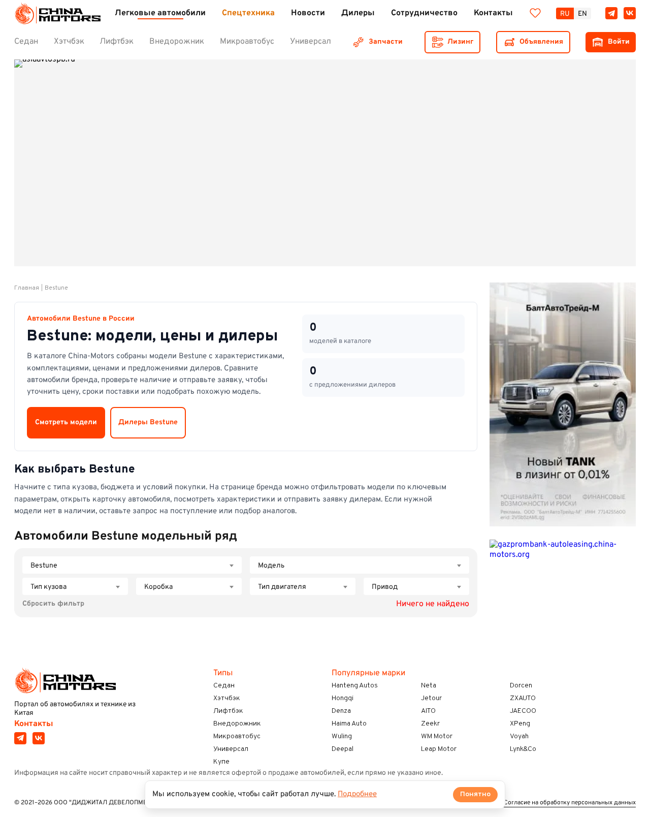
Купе (221, 762)
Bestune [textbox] (43, 565)
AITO (428, 711)
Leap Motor (439, 749)
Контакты (33, 724)
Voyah (519, 736)
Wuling (342, 736)
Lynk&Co (523, 749)
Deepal (342, 749)
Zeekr (430, 723)
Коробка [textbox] (158, 587)
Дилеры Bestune (148, 422)
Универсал (230, 749)
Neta (428, 685)
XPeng (520, 723)
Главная (26, 288)
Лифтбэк (228, 711)
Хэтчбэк (226, 698)
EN (582, 14)
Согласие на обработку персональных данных (570, 803)
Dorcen (521, 685)
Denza (341, 711)
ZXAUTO (523, 698)
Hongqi (342, 698)
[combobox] (132, 565)
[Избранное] (535, 13)
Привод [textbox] (385, 587)
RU (565, 14)
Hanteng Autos (355, 685)
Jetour (431, 698)
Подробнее (357, 794)
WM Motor (436, 736)
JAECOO (523, 711)
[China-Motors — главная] (57, 13)
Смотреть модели (66, 422)
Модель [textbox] (271, 565)
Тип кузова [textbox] (48, 587)
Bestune (56, 288)
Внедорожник (237, 723)
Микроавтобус (237, 736)
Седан (224, 685)
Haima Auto (349, 723)
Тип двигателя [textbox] (282, 587)
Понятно (475, 794)
